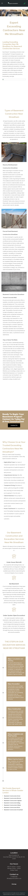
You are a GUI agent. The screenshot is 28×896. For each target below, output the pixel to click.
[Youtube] (14, 887)
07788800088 (14, 877)
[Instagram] (17, 887)
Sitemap (14, 884)
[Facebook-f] (10, 887)
